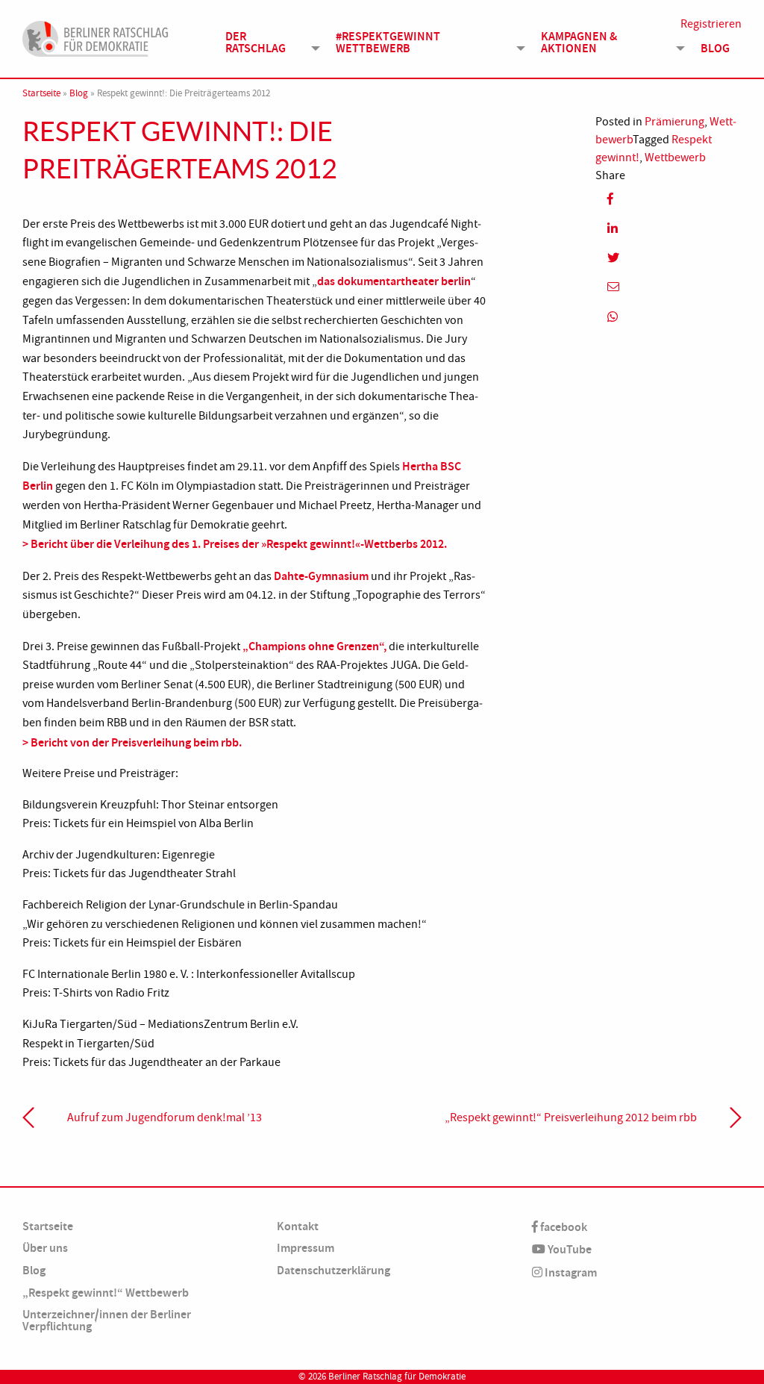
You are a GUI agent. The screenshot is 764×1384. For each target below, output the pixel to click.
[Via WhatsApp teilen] (668, 316)
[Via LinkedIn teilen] (668, 228)
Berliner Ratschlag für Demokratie (397, 1377)
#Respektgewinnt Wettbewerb (388, 42)
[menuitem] (268, 42)
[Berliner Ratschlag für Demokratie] (95, 36)
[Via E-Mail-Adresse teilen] (668, 287)
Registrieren (711, 23)
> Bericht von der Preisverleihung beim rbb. (132, 742)
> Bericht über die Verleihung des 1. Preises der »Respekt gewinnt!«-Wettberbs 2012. (234, 544)
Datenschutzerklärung (333, 1270)
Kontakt (298, 1226)
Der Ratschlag (255, 42)
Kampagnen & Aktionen (579, 42)
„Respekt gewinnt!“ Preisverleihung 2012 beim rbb (571, 1117)
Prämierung (674, 121)
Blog (715, 48)
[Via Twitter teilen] (668, 257)
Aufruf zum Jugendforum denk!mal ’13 (164, 1117)
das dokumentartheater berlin (394, 281)
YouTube (568, 1249)
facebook (562, 1227)
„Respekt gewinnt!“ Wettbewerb (105, 1292)
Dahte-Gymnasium (321, 576)
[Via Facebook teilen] (668, 198)
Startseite (41, 93)
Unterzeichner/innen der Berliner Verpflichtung (106, 1320)
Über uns (45, 1248)
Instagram (569, 1272)
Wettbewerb (675, 157)
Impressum (305, 1248)
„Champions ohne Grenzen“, (315, 646)
